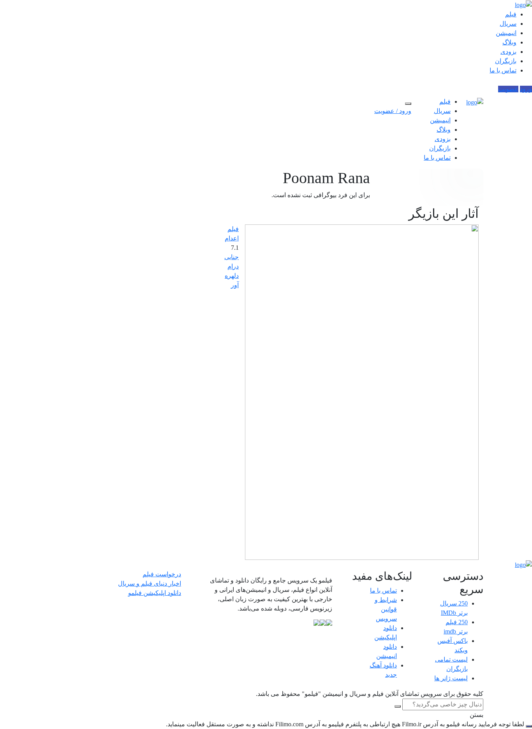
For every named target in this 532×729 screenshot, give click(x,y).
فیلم (510, 14)
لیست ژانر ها (451, 678)
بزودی (508, 51)
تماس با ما (503, 70)
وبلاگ (509, 42)
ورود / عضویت (392, 111)
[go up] (529, 726)
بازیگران (505, 61)
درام (233, 266)
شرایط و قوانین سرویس (386, 609)
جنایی (231, 257)
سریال (508, 23)
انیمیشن (506, 33)
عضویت (508, 89)
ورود (526, 89)
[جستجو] (408, 103)
